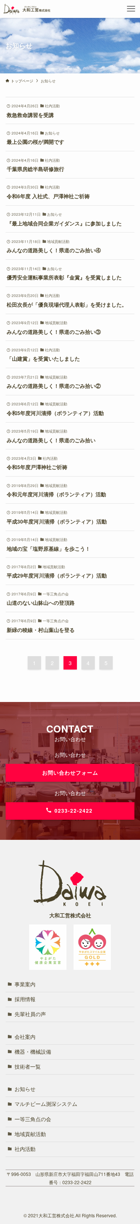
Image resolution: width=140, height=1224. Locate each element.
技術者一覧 (28, 1066)
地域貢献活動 (30, 1134)
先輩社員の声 (30, 1014)
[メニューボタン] (131, 9)
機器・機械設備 (33, 1051)
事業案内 (25, 984)
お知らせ (25, 1088)
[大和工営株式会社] (27, 9)
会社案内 (25, 1036)
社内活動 (25, 1148)
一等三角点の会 (33, 1119)
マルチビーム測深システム (46, 1103)
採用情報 (25, 999)
